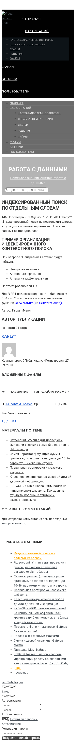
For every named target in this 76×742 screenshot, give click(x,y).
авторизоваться (13, 523)
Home (14, 178)
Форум (8, 66)
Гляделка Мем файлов (30, 650)
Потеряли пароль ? (24, 719)
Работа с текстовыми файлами (36, 636)
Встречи (9, 79)
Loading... (22, 672)
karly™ (9, 336)
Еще (18, 668)
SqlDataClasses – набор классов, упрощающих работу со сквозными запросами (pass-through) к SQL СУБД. (42, 658)
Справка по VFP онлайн (27, 44)
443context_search (18, 404)
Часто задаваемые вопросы (31, 39)
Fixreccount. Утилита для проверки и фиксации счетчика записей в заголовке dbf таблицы (39, 444)
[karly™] (9, 356)
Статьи (15, 49)
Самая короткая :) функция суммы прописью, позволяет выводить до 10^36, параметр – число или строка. (40, 458)
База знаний (37, 31)
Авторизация (11, 724)
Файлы (15, 58)
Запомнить (14, 714)
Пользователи (16, 91)
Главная (33, 19)
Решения (16, 53)
